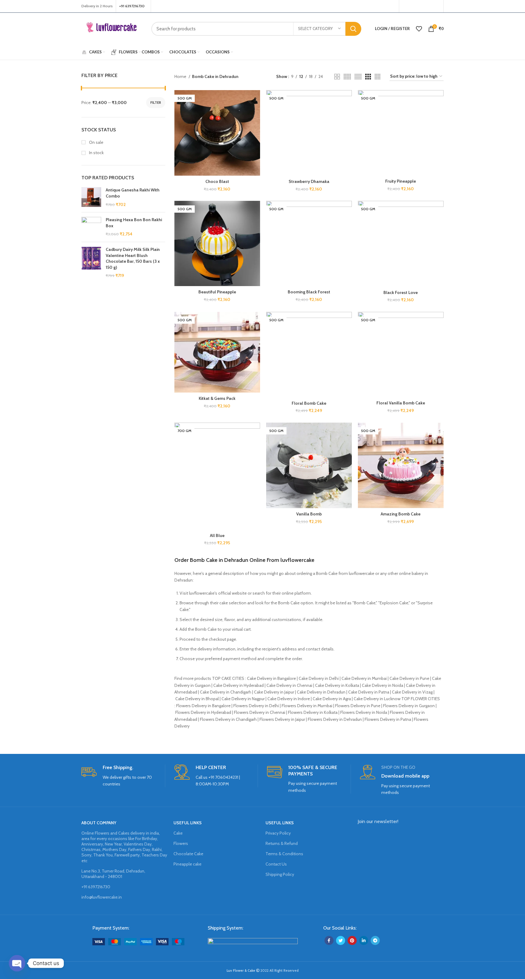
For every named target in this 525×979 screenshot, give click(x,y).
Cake (178, 833)
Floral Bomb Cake (309, 403)
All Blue (217, 535)
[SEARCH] (353, 29)
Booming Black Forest (309, 292)
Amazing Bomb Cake (400, 514)
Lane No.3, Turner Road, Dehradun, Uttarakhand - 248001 (113, 873)
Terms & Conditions (284, 853)
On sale (95, 142)
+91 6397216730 (95, 887)
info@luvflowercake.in (101, 897)
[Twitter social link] (413, 6)
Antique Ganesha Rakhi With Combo (133, 193)
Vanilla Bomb (309, 514)
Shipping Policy (280, 874)
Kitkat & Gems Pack (217, 398)
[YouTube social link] (428, 6)
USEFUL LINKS (187, 822)
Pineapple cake (187, 864)
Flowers (180, 843)
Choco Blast (217, 181)
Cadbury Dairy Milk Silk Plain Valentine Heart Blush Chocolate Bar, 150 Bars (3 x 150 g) (133, 258)
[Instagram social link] (420, 6)
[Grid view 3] (368, 76)
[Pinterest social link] (436, 6)
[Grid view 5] (347, 76)
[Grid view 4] (377, 76)
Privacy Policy (278, 833)
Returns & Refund (282, 843)
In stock (96, 152)
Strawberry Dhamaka (309, 181)
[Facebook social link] (405, 6)
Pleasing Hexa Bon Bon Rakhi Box (134, 222)
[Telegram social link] (375, 940)
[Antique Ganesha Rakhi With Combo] (91, 197)
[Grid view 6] (358, 76)
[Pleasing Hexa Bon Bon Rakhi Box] (91, 227)
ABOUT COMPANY (98, 822)
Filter (155, 102)
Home (180, 76)
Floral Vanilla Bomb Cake (400, 403)
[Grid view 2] (337, 76)
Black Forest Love (400, 292)
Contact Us (276, 864)
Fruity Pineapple (400, 181)
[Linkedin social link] (363, 940)
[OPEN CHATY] (17, 963)
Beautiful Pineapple (217, 292)
